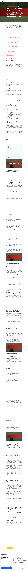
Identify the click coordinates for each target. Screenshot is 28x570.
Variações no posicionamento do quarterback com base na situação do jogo (13, 44)
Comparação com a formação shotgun (11, 56)
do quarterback (17, 373)
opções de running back (9, 468)
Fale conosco (25, 567)
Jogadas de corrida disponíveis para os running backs (13, 47)
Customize (4, 566)
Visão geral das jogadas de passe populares (12, 51)
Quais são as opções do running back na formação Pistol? (13, 45)
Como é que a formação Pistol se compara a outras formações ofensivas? (13, 54)
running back (16, 26)
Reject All (10, 566)
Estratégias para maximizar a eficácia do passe (12, 52)
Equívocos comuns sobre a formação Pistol (11, 38)
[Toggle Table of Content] (21, 34)
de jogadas (10, 472)
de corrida (13, 296)
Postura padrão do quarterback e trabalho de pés (12, 41)
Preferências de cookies (23, 568)
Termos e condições (19, 567)
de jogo (7, 85)
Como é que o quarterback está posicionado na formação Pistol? (13, 40)
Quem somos (14, 567)
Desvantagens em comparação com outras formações (13, 37)
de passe (14, 244)
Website (8, 541)
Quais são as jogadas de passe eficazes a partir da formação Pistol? (13, 50)
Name (8, 534)
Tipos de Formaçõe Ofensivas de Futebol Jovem (14, 6)
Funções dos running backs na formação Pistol (12, 46)
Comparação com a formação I (10, 55)
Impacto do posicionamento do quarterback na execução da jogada (13, 43)
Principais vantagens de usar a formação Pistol (12, 36)
